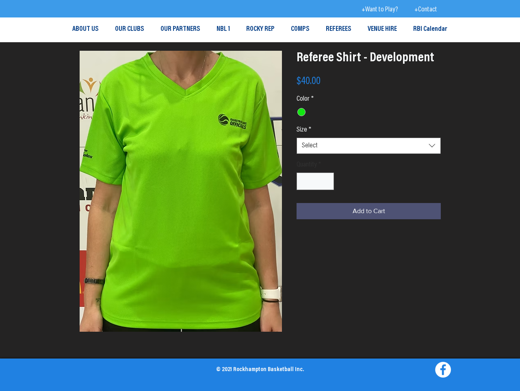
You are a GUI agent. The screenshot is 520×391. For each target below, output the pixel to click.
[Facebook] (443, 370)
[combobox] (369, 146)
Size (304, 130)
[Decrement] (304, 181)
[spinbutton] (315, 181)
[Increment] (326, 181)
